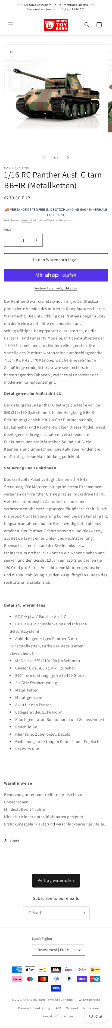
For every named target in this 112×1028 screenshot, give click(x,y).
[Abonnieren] (83, 913)
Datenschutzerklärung (34, 1008)
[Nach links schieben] (44, 157)
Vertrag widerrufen (56, 880)
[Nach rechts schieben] (68, 157)
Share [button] (15, 840)
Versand (27, 220)
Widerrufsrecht (89, 1000)
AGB (58, 1008)
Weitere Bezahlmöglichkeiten (56, 288)
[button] (11, 25)
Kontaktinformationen (58, 1016)
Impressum (91, 1008)
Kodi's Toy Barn (34, 1000)
